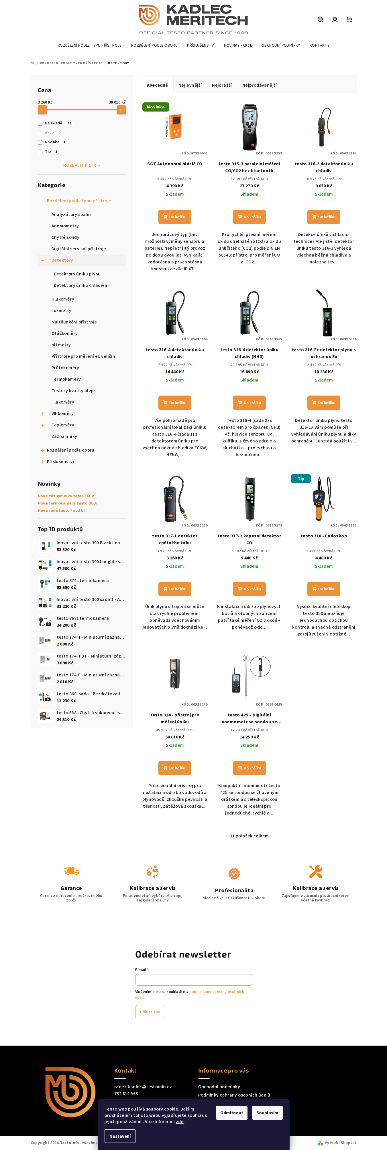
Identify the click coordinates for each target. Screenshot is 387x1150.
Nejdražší (222, 85)
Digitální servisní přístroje (79, 249)
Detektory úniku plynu (77, 274)
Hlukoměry (63, 299)
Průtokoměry (65, 368)
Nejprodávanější (259, 85)
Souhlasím (267, 1113)
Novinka (55, 142)
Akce (52, 133)
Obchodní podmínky (219, 1087)
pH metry (61, 345)
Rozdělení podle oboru (71, 450)
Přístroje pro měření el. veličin (83, 356)
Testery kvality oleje (73, 391)
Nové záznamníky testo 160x (66, 496)
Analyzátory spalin (71, 214)
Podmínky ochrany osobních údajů (234, 1095)
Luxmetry (62, 310)
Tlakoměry (63, 402)
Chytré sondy (66, 237)
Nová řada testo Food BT (62, 510)
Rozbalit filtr (79, 165)
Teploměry (63, 425)
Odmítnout (231, 1113)
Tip (51, 151)
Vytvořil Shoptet (340, 1143)
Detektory (62, 260)
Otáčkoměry (65, 333)
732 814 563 (126, 1094)
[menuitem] (89, 45)
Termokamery (66, 379)
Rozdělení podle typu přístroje (79, 201)
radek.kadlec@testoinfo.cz (143, 1087)
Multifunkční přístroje (74, 322)
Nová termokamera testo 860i (68, 503)
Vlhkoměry (63, 413)
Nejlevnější (190, 85)
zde (180, 1122)
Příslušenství (60, 461)
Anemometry (65, 226)
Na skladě (58, 123)
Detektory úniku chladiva (80, 285)
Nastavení (120, 1136)
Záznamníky (64, 436)
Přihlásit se (150, 1012)
